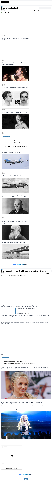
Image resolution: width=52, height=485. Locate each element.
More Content (26, 479)
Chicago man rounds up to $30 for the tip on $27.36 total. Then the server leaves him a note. (18, 359)
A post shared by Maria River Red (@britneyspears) (11, 468)
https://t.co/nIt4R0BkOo (30, 309)
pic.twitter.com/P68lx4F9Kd (20, 311)
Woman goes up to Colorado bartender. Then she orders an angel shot (15, 361)
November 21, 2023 (26, 313)
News (2, 6)
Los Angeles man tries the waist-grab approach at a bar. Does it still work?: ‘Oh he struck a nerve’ (19, 363)
